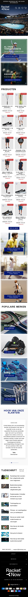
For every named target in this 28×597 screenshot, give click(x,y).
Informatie (14, 564)
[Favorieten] (22, 7)
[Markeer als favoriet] (3, 95)
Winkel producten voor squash (13, 297)
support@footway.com (19, 549)
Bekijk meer (14, 228)
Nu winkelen (10, 328)
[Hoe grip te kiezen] (5, 534)
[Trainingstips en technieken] (5, 504)
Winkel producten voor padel (13, 250)
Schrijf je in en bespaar (14, 579)
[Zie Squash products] (14, 73)
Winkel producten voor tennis (13, 273)
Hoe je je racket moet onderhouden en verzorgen (17, 519)
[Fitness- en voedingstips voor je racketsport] (5, 511)
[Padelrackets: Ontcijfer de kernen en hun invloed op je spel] (5, 495)
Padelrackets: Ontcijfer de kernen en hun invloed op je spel (17, 497)
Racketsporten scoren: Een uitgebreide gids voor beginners (17, 478)
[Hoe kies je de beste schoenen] (5, 527)
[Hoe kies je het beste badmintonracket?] (5, 540)
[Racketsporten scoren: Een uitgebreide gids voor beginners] (5, 477)
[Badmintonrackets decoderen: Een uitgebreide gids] (5, 486)
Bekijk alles (21, 470)
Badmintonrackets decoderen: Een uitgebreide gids (16, 487)
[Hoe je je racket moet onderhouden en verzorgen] (5, 518)
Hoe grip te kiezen (16, 533)
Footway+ (17, 595)
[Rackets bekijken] (14, 50)
